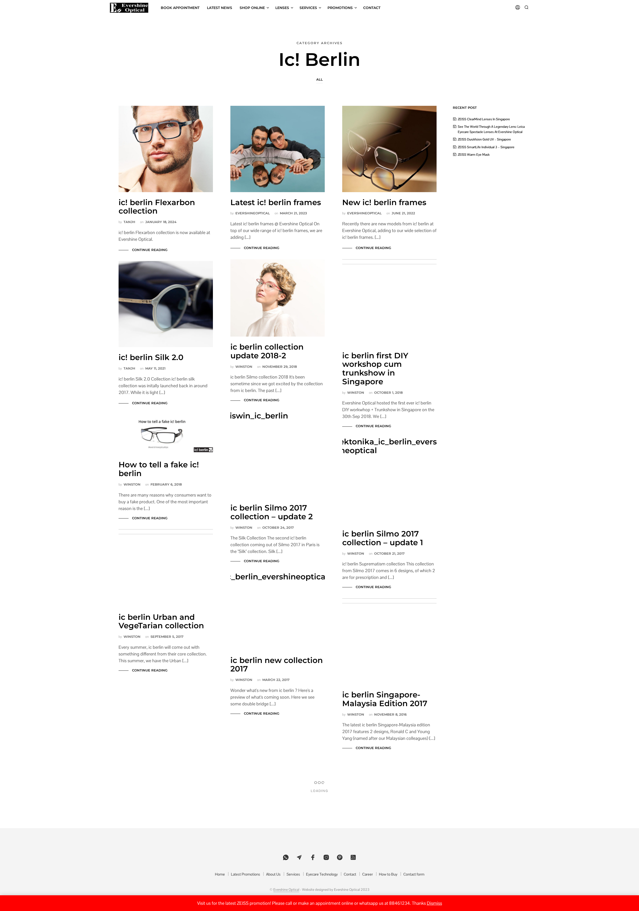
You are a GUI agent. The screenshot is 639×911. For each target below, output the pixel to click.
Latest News (219, 7)
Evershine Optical (286, 890)
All (319, 79)
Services (308, 7)
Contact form (413, 874)
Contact (371, 7)
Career (367, 874)
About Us (273, 874)
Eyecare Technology (322, 874)
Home (220, 874)
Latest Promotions (245, 874)
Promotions (340, 7)
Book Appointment (180, 7)
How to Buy (388, 874)
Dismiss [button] (434, 903)
